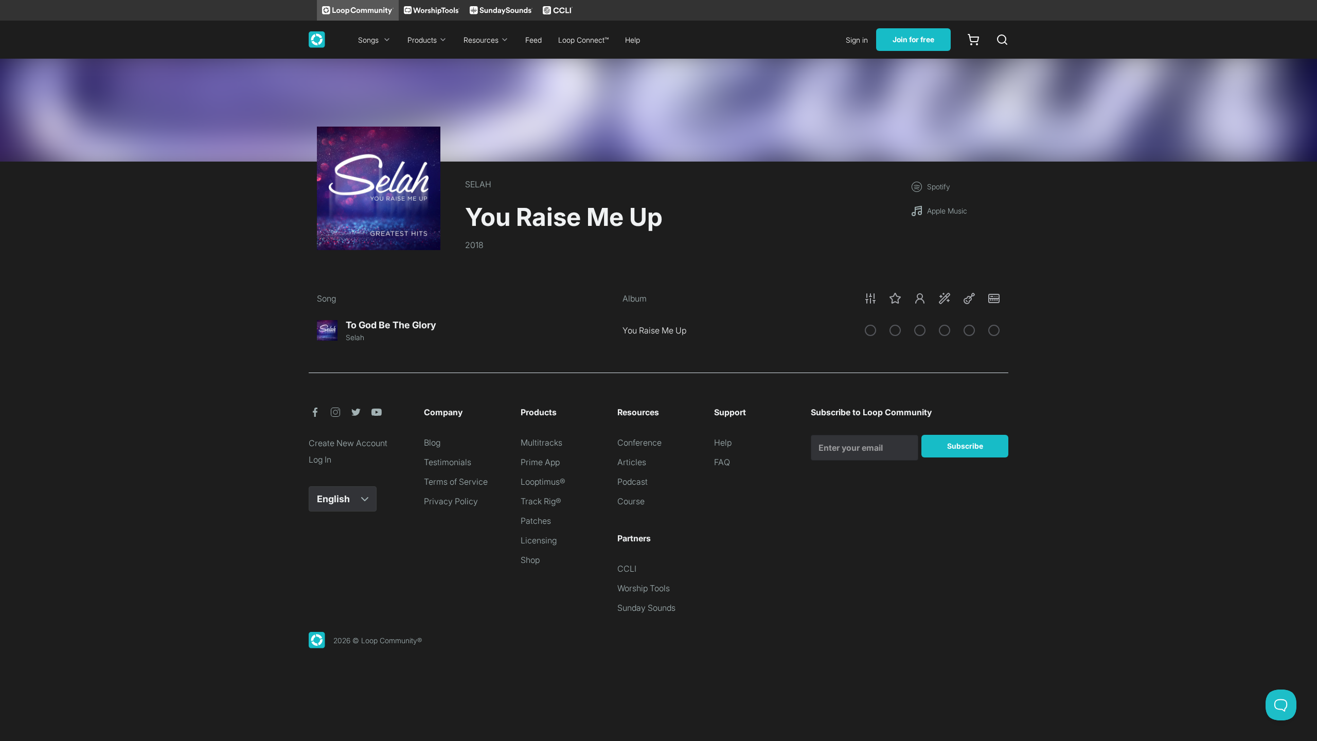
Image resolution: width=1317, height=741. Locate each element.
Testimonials (447, 462)
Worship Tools (643, 588)
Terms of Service (456, 482)
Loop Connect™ (583, 40)
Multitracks (541, 442)
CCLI (626, 568)
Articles (631, 462)
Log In (320, 459)
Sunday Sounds (646, 608)
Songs (368, 40)
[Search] (1002, 39)
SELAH (478, 184)
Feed (533, 40)
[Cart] (973, 39)
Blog (432, 442)
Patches (536, 521)
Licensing (539, 540)
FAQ (722, 462)
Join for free (913, 39)
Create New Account (348, 443)
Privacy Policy (451, 501)
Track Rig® (541, 501)
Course (631, 501)
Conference (639, 442)
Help (632, 40)
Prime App (540, 462)
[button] (932, 298)
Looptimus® (543, 482)
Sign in (857, 40)
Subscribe (965, 446)
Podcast (632, 482)
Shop (530, 560)
